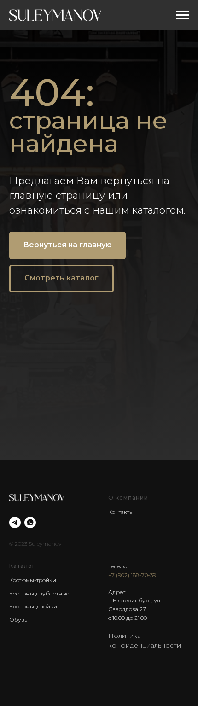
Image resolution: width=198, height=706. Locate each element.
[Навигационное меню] (182, 15)
